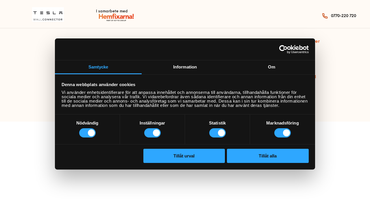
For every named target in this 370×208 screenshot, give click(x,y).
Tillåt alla (268, 155)
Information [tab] (185, 66)
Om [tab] (271, 66)
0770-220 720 (343, 16)
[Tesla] (48, 20)
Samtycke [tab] (98, 66)
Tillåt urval (184, 155)
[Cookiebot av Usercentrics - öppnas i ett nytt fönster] (283, 49)
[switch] (152, 133)
